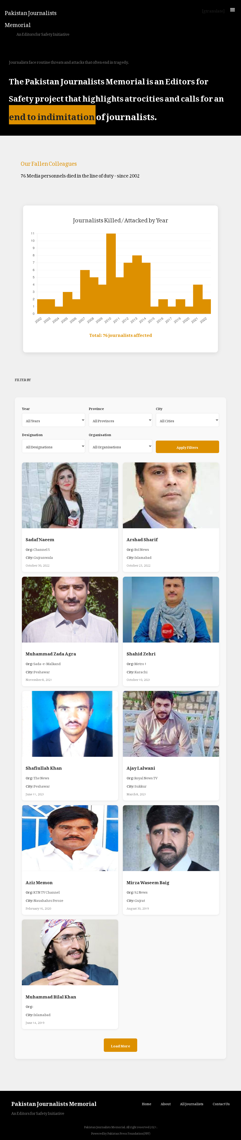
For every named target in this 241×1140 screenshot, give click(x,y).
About (166, 1103)
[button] (232, 9)
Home (146, 1103)
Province (96, 408)
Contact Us (221, 1103)
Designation (32, 434)
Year (26, 408)
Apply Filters (187, 446)
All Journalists (191, 1103)
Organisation (100, 434)
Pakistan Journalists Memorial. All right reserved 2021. (120, 1126)
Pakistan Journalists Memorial (30, 17)
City (159, 408)
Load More (120, 1045)
